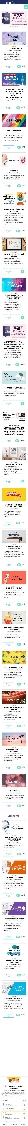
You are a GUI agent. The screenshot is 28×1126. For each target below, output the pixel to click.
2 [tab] (12, 26)
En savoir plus (8, 66)
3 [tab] (14, 26)
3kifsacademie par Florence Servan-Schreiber (14, 2)
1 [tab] (10, 26)
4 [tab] (15, 26)
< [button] (3, 18)
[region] (14, 19)
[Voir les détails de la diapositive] (14, 18)
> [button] (24, 18)
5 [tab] (17, 26)
